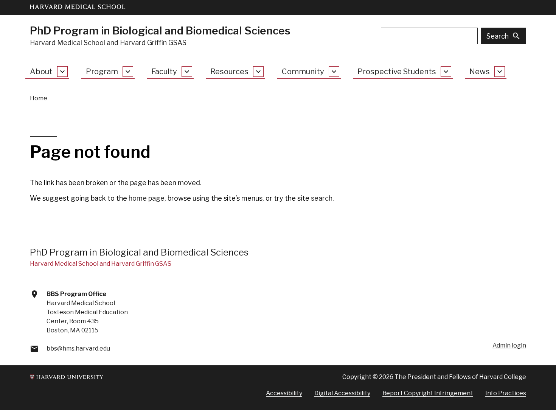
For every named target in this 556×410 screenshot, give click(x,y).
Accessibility (284, 393)
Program (102, 71)
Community (303, 71)
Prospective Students (396, 71)
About (41, 71)
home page (147, 198)
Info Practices (505, 393)
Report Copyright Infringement (427, 393)
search (321, 198)
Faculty (164, 71)
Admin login (509, 345)
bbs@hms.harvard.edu (78, 348)
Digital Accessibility (342, 393)
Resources (229, 71)
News (479, 71)
